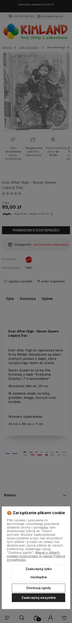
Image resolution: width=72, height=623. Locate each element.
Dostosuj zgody (38, 588)
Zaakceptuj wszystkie (38, 598)
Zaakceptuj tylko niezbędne (38, 573)
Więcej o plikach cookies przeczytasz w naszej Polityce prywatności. (36, 556)
